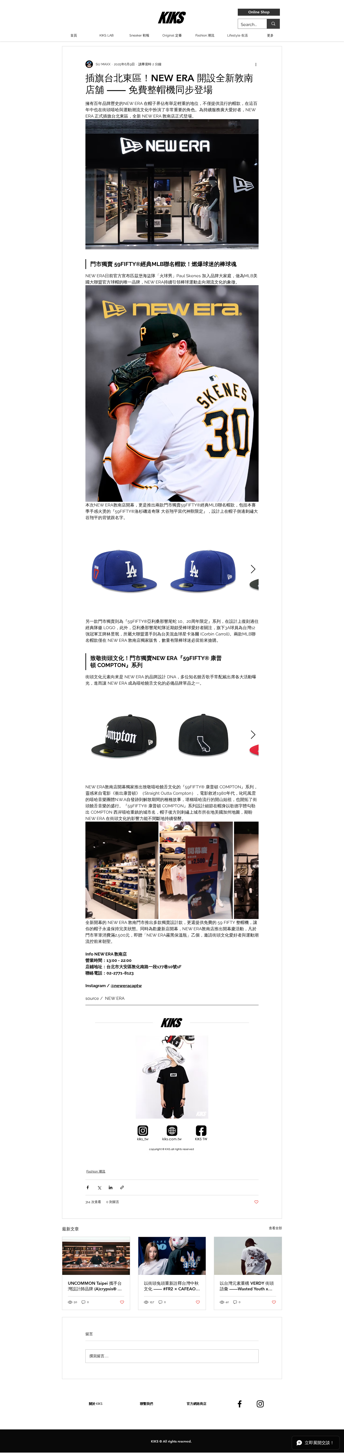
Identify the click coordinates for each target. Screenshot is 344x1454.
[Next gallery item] (253, 569)
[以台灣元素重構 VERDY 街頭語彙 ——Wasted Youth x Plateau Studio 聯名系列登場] (248, 1256)
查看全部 (275, 1228)
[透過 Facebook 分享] (87, 1187)
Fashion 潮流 (95, 1171)
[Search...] (273, 24)
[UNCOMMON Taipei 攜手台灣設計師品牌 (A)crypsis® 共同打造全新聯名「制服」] (96, 1256)
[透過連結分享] (122, 1187)
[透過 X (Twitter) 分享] (99, 1187)
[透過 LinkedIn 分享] (110, 1187)
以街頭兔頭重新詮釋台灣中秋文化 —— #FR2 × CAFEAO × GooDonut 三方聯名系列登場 (172, 1286)
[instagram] (260, 1404)
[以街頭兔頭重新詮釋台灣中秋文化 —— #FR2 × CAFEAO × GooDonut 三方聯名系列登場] (172, 1256)
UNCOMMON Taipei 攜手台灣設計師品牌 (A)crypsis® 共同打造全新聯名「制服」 (95, 1286)
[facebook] (239, 1404)
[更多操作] (256, 64)
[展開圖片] (124, 569)
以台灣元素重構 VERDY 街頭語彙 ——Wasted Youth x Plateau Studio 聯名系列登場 (247, 1286)
